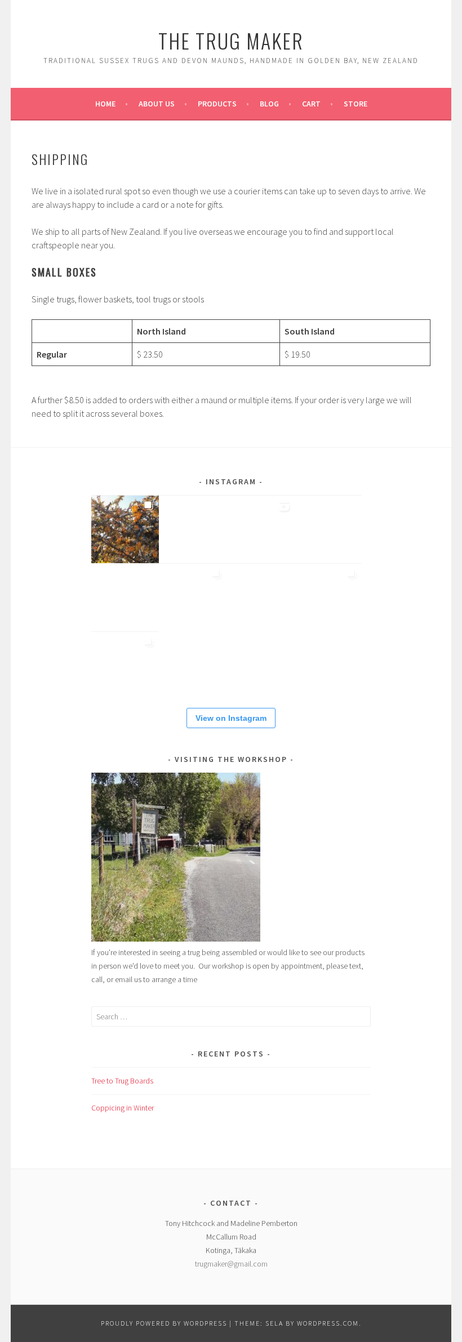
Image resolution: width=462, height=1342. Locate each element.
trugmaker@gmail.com (231, 1264)
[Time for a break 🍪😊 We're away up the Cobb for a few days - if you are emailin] (328, 597)
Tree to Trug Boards (122, 1081)
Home (105, 104)
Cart (311, 104)
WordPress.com (328, 1323)
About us (157, 104)
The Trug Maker (231, 40)
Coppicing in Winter (122, 1108)
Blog (269, 104)
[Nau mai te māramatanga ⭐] (260, 529)
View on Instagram (231, 718)
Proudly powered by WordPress (164, 1323)
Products (217, 104)
